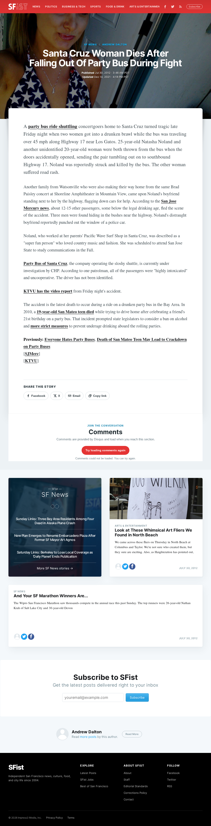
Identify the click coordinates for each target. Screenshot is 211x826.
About (127, 773)
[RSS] (181, 7)
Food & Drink (115, 6)
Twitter (171, 779)
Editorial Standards (136, 786)
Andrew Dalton (114, 44)
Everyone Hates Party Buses (70, 339)
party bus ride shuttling (52, 126)
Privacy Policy (54, 817)
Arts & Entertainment (145, 6)
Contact (129, 799)
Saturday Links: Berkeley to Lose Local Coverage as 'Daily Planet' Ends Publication (55, 554)
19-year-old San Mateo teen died (65, 311)
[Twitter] (173, 7)
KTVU (31, 360)
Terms (70, 817)
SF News (90, 44)
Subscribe (194, 6)
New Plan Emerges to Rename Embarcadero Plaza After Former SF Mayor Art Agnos (55, 537)
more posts (88, 737)
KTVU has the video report (47, 291)
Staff (127, 779)
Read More (131, 734)
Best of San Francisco (94, 786)
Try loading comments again (105, 450)
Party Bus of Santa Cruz (45, 263)
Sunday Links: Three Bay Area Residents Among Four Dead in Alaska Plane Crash (55, 521)
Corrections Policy (135, 792)
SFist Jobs (87, 779)
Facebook (173, 773)
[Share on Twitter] (125, 566)
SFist (16, 767)
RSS (169, 786)
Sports (95, 6)
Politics (51, 6)
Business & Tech (73, 6)
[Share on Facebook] (132, 566)
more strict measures (49, 326)
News (36, 6)
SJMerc (32, 353)
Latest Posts (88, 773)
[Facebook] (165, 6)
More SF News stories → (55, 568)
